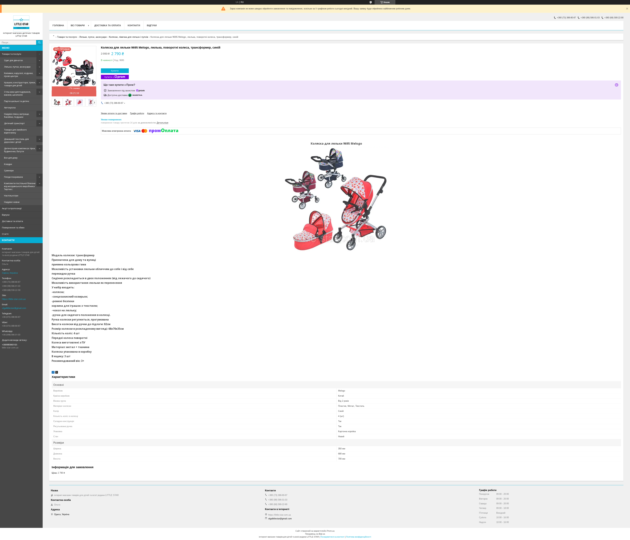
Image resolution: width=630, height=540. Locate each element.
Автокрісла (10, 107)
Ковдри (8, 164)
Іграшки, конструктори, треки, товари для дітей (20, 84)
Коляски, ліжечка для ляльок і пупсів (128, 37)
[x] (56, 373)
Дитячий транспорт (14, 123)
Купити (115, 70)
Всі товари (78, 25)
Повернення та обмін (13, 227)
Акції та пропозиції (11, 208)
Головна (58, 25)
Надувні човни (12, 201)
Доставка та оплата (12, 221)
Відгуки (6, 214)
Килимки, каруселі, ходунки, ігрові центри (18, 75)
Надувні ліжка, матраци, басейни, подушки (16, 115)
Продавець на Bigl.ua (315, 534)
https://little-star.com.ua (14, 299)
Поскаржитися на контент (332, 537)
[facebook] (53, 373)
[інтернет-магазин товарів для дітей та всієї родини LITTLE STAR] (21, 23)
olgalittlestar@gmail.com (14, 308)
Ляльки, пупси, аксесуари (17, 66)
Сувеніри (9, 170)
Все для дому (11, 157)
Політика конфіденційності (358, 537)
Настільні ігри (11, 195)
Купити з (109, 76)
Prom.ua (331, 531)
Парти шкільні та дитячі (16, 101)
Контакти (134, 25)
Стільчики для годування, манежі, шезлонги (17, 93)
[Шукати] (39, 42)
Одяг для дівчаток (13, 60)
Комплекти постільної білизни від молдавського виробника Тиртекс (19, 186)
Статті (5, 233)
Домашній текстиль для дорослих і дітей (16, 140)
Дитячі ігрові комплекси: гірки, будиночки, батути (19, 150)
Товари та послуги (11, 53)
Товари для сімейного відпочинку (15, 131)
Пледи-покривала (13, 176)
